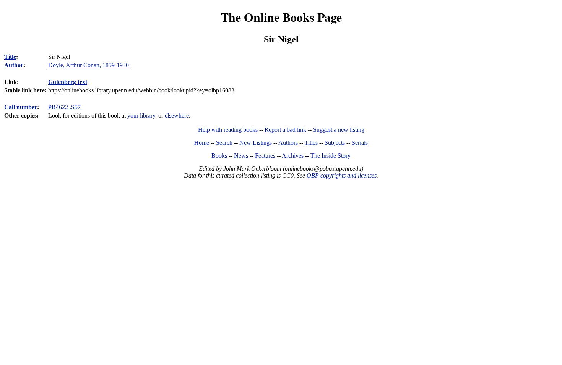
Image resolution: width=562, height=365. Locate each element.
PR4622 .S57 (64, 107)
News (241, 155)
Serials (360, 142)
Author (13, 65)
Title (10, 56)
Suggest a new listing (338, 129)
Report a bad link (285, 129)
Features (265, 155)
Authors (288, 142)
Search (224, 142)
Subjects (335, 142)
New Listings (255, 142)
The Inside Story (330, 155)
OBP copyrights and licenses (342, 175)
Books (219, 155)
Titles (311, 142)
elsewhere (177, 115)
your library (141, 115)
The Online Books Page (281, 17)
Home (201, 142)
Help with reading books (228, 129)
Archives (293, 155)
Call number (20, 107)
